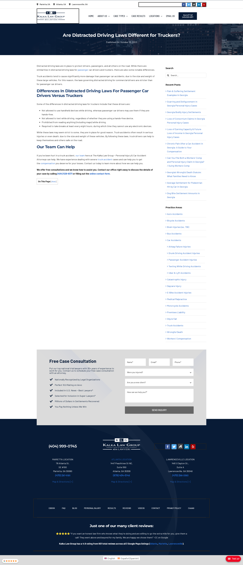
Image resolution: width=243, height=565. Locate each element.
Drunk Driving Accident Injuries (184, 253)
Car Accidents (174, 240)
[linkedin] (199, 5)
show (53, 181)
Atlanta (153, 543)
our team (80, 155)
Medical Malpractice (177, 299)
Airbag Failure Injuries (180, 246)
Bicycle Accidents (176, 220)
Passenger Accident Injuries (183, 259)
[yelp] (204, 5)
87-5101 (62, 475)
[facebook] (184, 5)
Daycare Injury (174, 286)
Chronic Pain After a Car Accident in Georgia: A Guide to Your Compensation (185, 147)
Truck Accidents (175, 325)
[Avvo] (194, 4)
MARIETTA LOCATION (62, 459)
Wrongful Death (175, 332)
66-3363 (180, 475)
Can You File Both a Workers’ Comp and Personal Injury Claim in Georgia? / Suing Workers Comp (185, 161)
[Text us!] (233, 559)
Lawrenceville (175, 543)
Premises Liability (176, 312)
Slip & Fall (172, 318)
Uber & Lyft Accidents (180, 272)
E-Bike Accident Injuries (179, 292)
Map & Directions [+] (62, 481)
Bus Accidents (174, 233)
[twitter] (189, 5)
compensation (48, 163)
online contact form (100, 173)
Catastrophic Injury (176, 279)
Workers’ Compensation (179, 338)
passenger (83, 69)
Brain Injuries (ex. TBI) (178, 227)
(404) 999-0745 (63, 446)
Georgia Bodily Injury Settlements (184, 112)
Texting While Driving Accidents (185, 266)
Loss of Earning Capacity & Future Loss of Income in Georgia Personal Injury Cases (184, 133)
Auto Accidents (175, 214)
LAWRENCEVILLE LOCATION (180, 459)
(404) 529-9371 (64, 173)
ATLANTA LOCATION (121, 459)
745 (121, 475)
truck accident (105, 159)
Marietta (163, 543)
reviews (145, 526)
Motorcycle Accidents (178, 305)
